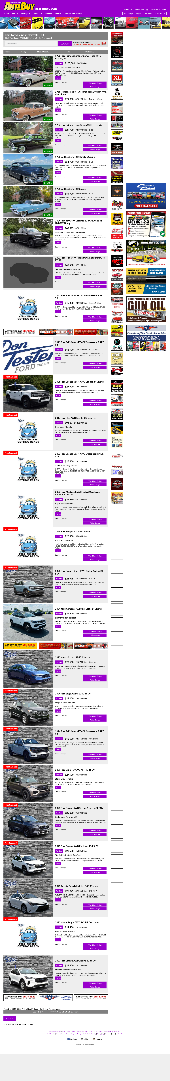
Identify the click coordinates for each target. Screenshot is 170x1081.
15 (72, 1012)
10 (56, 1012)
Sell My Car (26, 13)
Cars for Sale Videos (73, 13)
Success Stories (65, 1034)
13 (66, 1012)
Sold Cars (128, 9)
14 (69, 1012)
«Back (34, 1012)
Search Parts (85, 1031)
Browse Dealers (66, 1031)
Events (58, 13)
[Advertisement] (146, 48)
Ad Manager (79, 1034)
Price (70, 52)
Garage (73, 1034)
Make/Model (42, 52)
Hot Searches (119, 1034)
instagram (99, 1039)
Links (113, 1034)
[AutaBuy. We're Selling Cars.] (30, 6)
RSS (47, 1034)
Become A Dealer (159, 9)
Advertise (52, 1034)
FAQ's (119, 1031)
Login (138, 13)
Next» (76, 1012)
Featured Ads (57, 1031)
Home (6, 13)
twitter (86, 1039)
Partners (148, 13)
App (103, 1034)
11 (59, 1012)
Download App (141, 9)
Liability (93, 1034)
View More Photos (95, 83)
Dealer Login (86, 1034)
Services (91, 1031)
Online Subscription (111, 1031)
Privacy (99, 1034)
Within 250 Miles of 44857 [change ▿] (36, 38)
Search (15, 13)
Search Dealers (76, 1031)
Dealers (48, 13)
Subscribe (38, 13)
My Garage (128, 13)
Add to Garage (95, 87)
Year (23, 52)
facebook (73, 1039)
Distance (89, 52)
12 (62, 1012)
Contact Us (160, 13)
